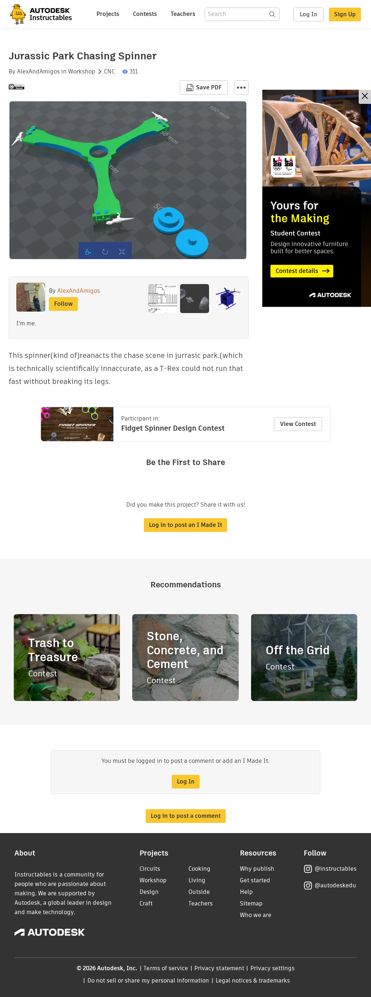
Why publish (257, 869)
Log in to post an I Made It (185, 525)
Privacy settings (272, 968)
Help (246, 892)
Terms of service (165, 968)
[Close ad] (365, 97)
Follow (63, 304)
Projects (107, 14)
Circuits (149, 869)
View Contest (298, 424)
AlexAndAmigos (38, 71)
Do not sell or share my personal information (148, 980)
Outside (199, 892)
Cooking (199, 869)
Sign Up (345, 14)
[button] (241, 87)
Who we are (255, 915)
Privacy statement (219, 968)
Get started (255, 880)
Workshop (81, 71)
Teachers (183, 14)
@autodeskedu (335, 885)
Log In (308, 14)
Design (149, 892)
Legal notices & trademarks (253, 980)
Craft (146, 903)
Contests (145, 14)
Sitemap (251, 903)
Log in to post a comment (186, 816)
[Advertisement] (316, 198)
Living (196, 880)
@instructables (335, 869)
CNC (109, 71)
